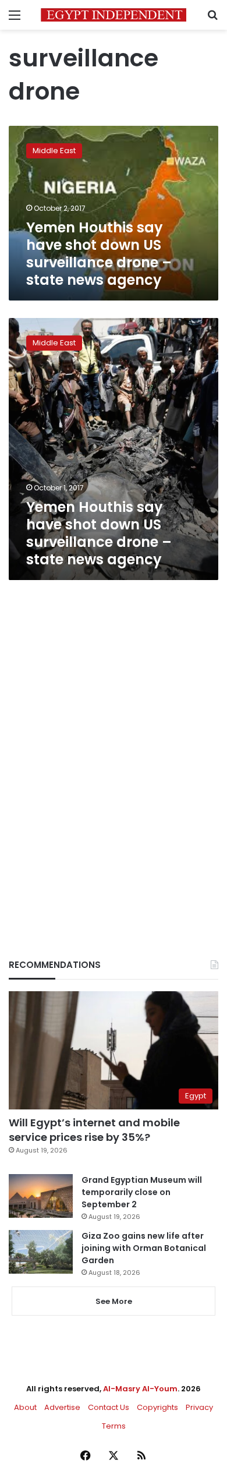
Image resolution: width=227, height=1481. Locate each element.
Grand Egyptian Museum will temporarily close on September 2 (141, 1192)
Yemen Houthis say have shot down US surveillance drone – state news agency (99, 253)
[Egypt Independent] (113, 15)
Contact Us (108, 1407)
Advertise (62, 1407)
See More (113, 1301)
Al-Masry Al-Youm (140, 1388)
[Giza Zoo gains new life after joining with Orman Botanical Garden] (41, 1252)
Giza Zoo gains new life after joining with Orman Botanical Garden (143, 1248)
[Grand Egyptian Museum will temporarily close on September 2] (41, 1196)
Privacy (199, 1407)
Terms (114, 1425)
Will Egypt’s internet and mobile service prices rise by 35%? (94, 1129)
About (25, 1407)
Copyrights (157, 1407)
